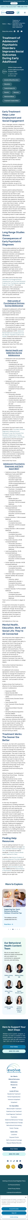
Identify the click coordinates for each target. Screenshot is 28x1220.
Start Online (10, 12)
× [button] (26, 1)
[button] (14, 31)
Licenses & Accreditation (14, 1192)
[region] (14, 1207)
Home (4, 24)
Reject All (14, 1213)
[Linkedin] (20, 1161)
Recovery (16, 92)
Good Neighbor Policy (19, 1181)
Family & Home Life (9, 88)
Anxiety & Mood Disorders (11, 80)
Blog (9, 24)
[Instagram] (11, 1161)
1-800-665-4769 (22, 6)
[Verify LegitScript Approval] (20, 1168)
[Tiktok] (14, 1161)
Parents (6, 92)
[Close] (25, 1197)
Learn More (14, 3)
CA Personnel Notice (14, 1185)
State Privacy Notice (14, 1188)
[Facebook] (8, 1161)
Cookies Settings (14, 1217)
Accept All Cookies (14, 1208)
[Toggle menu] (25, 12)
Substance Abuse (9, 96)
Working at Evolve (7, 1181)
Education (7, 84)
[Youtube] (17, 1161)
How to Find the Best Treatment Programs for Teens (13, 848)
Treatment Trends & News (11, 100)
